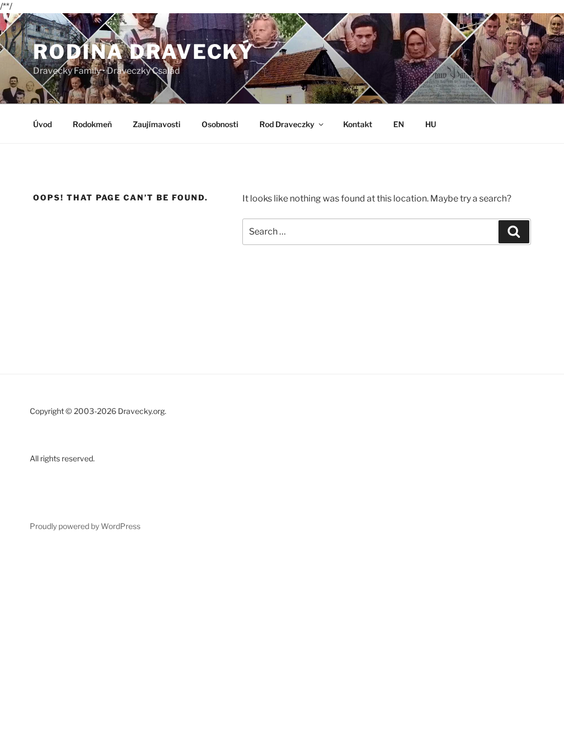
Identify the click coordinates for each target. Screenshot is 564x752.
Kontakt (357, 124)
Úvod (42, 124)
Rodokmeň (92, 124)
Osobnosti (220, 124)
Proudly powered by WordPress (85, 526)
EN (398, 124)
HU (430, 124)
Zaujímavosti (157, 124)
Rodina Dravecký (143, 52)
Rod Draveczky (286, 124)
